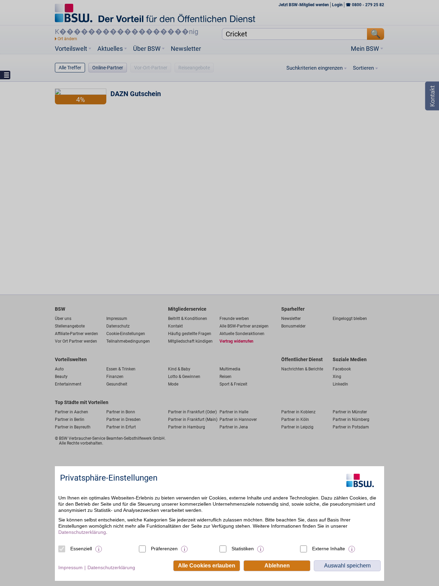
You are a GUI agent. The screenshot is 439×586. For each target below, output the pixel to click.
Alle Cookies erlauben (206, 565)
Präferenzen (164, 548)
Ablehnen (277, 565)
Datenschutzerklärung (82, 532)
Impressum (70, 567)
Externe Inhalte (328, 548)
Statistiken (243, 548)
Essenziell (81, 548)
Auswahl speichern (347, 565)
